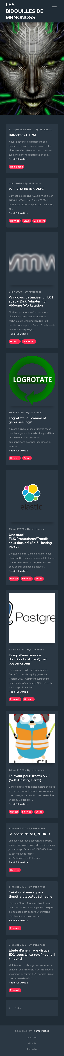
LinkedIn (32, 1049)
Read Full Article (18, 159)
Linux (26, 220)
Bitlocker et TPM (22, 135)
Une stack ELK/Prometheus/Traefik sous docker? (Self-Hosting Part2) (30, 540)
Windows (39, 220)
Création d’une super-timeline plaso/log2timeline (30, 894)
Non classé (16, 166)
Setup (26, 458)
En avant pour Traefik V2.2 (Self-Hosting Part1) (29, 778)
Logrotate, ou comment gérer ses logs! (27, 420)
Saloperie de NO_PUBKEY (29, 834)
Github (32, 1043)
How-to (14, 220)
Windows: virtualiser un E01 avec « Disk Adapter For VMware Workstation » (31, 301)
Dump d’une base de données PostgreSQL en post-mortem (28, 659)
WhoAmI (32, 1037)
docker (14, 578)
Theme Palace (40, 1030)
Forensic (15, 699)
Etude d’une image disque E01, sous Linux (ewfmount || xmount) (32, 954)
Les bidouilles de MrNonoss (24, 11)
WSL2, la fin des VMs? (26, 189)
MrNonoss (46, 129)
